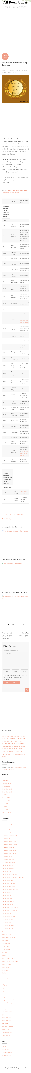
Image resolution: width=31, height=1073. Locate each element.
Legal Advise (6, 991)
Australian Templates (8, 862)
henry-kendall (6, 964)
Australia (4, 827)
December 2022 (7, 789)
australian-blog (6, 871)
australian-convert (7, 880)
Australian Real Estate (9, 853)
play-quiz (5, 1009)
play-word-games (7, 1012)
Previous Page (7, 519)
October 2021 (6, 798)
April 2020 (5, 807)
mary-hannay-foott (8, 1000)
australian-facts (7, 892)
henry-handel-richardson (10, 961)
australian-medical (8, 901)
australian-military (8, 904)
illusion (4, 973)
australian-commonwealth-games (13, 877)
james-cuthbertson (8, 976)
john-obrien (5, 979)
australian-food (6, 895)
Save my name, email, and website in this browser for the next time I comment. (15, 677)
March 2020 (5, 810)
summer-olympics (7, 1026)
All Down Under (15, 2)
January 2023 (6, 786)
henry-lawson (6, 967)
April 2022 (5, 795)
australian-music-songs (9, 910)
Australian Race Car (8, 848)
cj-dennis (5, 940)
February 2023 (6, 783)
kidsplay (4, 985)
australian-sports (7, 919)
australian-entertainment (10, 889)
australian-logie (7, 898)
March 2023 (5, 780)
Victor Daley (5, 1029)
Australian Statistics (8, 859)
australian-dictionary (8, 883)
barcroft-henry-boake (9, 937)
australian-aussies (15, 70)
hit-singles (5, 970)
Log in (4, 1046)
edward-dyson (6, 943)
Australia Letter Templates (10, 830)
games (4, 955)
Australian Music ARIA (9, 842)
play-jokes (5, 1006)
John (4, 70)
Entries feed (5, 1049)
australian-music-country (10, 907)
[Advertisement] (15, 32)
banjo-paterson (7, 934)
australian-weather (8, 925)
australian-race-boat (8, 916)
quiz (3, 1015)
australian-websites (8, 928)
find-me (4, 952)
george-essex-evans (8, 958)
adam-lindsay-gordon (9, 824)
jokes (3, 982)
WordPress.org (6, 1055)
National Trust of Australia (14, 514)
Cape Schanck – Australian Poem (12, 751)
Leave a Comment (13, 72)
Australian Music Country (10, 845)
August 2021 (6, 801)
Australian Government (9, 836)
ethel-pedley (6, 949)
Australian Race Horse (9, 850)
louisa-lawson (6, 994)
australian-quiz (6, 913)
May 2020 (5, 804)
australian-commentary (9, 874)
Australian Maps (7, 839)
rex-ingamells (6, 1018)
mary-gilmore (6, 997)
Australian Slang (7, 856)
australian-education (8, 886)
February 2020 (6, 813)
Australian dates (7, 833)
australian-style (7, 922)
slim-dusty (5, 1024)
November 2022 (7, 792)
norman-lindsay (7, 1003)
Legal (3, 988)
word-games (6, 1035)
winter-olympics (7, 1032)
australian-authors (8, 868)
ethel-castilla (6, 946)
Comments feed (7, 1052)
